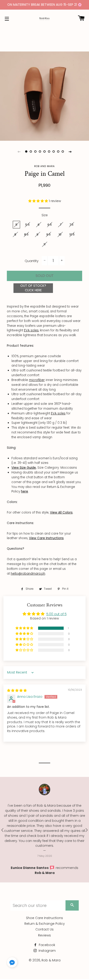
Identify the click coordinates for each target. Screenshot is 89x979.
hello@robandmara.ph (28, 573)
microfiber (37, 380)
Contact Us (44, 929)
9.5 (48, 234)
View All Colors (61, 512)
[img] (17, 690)
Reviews (44, 935)
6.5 (49, 224)
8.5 (26, 234)
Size (45, 215)
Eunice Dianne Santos (30, 867)
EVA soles (31, 330)
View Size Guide (23, 467)
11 (44, 244)
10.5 (72, 234)
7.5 (71, 224)
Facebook (46, 945)
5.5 (27, 224)
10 (60, 234)
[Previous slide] (19, 151)
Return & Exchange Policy (44, 923)
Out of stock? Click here (33, 287)
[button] (38, 201)
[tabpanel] (44, 96)
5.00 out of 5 (56, 614)
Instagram (47, 950)
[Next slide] (70, 151)
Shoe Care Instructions (44, 918)
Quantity (32, 261)
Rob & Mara (45, 873)
